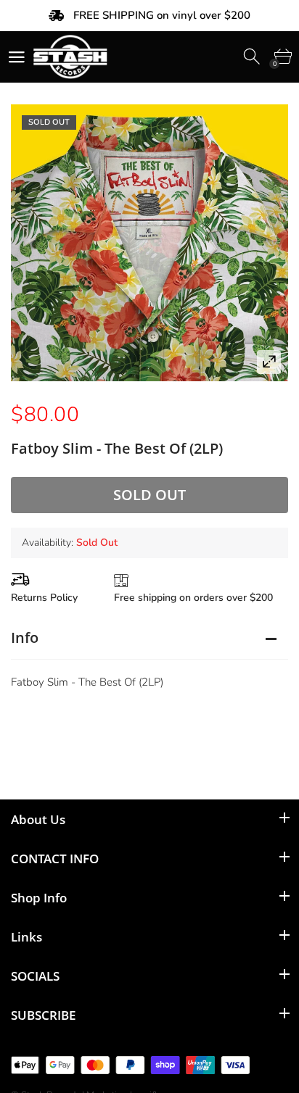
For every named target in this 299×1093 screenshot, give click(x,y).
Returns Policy (44, 597)
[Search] (253, 57)
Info (24, 637)
